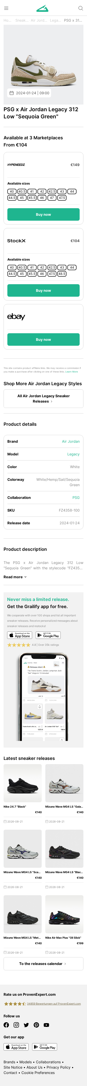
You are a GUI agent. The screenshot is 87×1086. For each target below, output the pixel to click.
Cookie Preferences (38, 1072)
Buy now (43, 214)
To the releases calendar (40, 963)
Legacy (56, 20)
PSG (76, 497)
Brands (9, 1062)
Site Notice (13, 1067)
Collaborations (48, 1062)
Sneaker (22, 20)
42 (42, 191)
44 (72, 191)
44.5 (11, 198)
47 (52, 198)
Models (25, 1062)
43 (62, 191)
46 (42, 198)
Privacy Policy (58, 1067)
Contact (10, 1072)
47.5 (62, 198)
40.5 (22, 191)
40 (12, 191)
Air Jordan (39, 20)
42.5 (52, 191)
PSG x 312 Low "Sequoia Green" (73, 20)
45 (22, 198)
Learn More (71, 371)
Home (8, 20)
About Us (34, 1067)
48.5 (61, 274)
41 (32, 191)
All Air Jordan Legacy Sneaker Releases (43, 398)
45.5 (32, 198)
